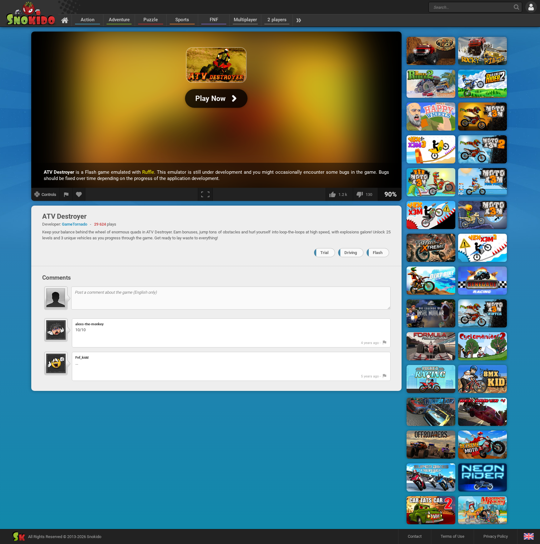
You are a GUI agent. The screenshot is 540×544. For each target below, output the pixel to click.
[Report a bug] (66, 194)
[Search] (516, 7)
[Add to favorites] (79, 194)
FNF (214, 19)
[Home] (64, 20)
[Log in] (531, 7)
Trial (324, 252)
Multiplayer (245, 19)
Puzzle (150, 19)
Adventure (119, 19)
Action (87, 19)
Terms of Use (452, 536)
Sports (182, 19)
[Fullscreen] (205, 194)
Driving (350, 252)
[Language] (528, 536)
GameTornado (74, 224)
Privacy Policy (495, 536)
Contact (415, 536)
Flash (377, 252)
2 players (277, 19)
